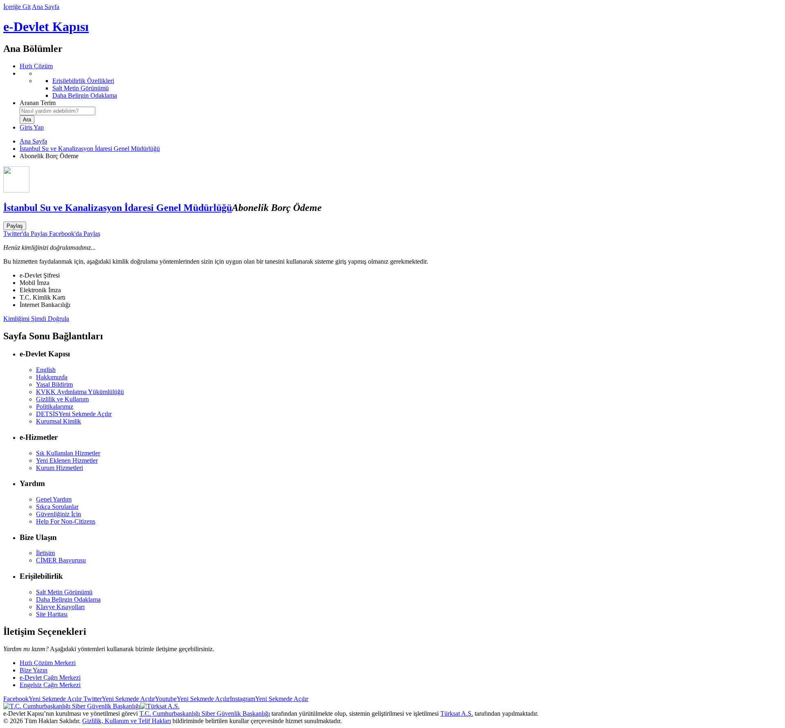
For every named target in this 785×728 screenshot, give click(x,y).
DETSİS (74, 413)
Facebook (42, 698)
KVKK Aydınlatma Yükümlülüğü (80, 391)
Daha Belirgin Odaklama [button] (68, 599)
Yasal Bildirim (54, 384)
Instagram (269, 698)
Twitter (118, 698)
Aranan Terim (38, 102)
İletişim (45, 552)
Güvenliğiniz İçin (58, 514)
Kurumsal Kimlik (58, 421)
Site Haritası (51, 614)
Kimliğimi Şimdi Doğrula (36, 318)
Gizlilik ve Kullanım (62, 399)
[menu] (401, 84)
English (46, 369)
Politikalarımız (54, 406)
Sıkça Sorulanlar (57, 506)
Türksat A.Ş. (456, 713)
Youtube (192, 698)
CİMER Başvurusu (61, 560)
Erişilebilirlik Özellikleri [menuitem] (83, 80)
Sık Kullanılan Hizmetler (68, 453)
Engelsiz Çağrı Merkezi (50, 684)
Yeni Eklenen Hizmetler (67, 460)
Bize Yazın (33, 670)
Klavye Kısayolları (60, 606)
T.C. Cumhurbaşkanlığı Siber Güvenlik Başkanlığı (204, 713)
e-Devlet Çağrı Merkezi (50, 677)
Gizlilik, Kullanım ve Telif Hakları (126, 720)
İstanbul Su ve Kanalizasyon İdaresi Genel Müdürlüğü (90, 148)
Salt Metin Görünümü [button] (64, 592)
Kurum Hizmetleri (59, 467)
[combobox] (57, 111)
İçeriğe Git (17, 6)
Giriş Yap (32, 127)
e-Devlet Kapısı (46, 26)
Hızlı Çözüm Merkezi (48, 662)
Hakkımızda (51, 377)
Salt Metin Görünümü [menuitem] (80, 88)
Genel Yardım (54, 499)
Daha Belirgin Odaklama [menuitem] (84, 95)
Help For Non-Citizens (65, 521)
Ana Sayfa (45, 6)
